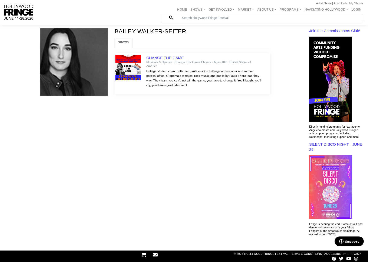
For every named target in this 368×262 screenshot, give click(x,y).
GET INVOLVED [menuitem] (220, 9)
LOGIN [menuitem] (356, 9)
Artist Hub (340, 3)
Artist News (323, 3)
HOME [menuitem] (182, 9)
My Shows (356, 3)
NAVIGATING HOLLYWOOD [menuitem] (325, 9)
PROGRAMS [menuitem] (289, 9)
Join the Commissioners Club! (334, 31)
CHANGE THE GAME (165, 58)
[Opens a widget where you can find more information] (349, 241)
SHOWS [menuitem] (196, 9)
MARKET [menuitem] (244, 9)
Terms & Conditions (306, 253)
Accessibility (335, 253)
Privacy (355, 253)
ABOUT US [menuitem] (265, 9)
